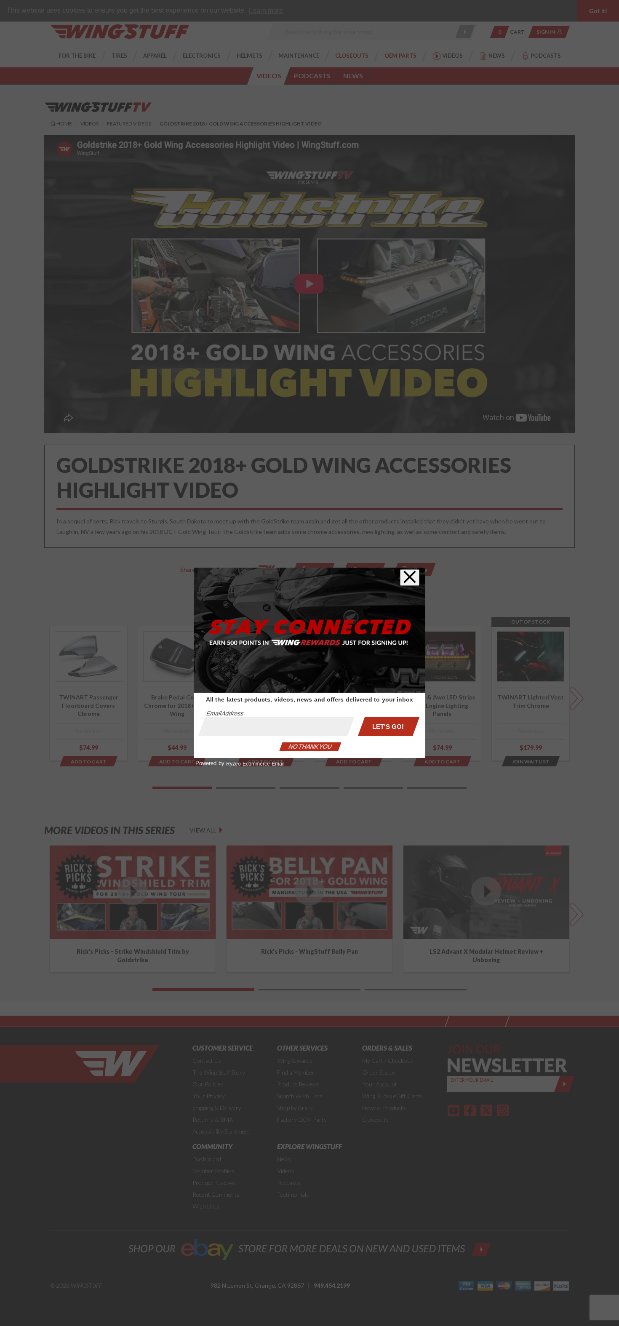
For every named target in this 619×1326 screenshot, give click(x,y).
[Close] (409, 577)
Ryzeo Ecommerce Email (255, 764)
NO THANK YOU (310, 746)
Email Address (225, 713)
